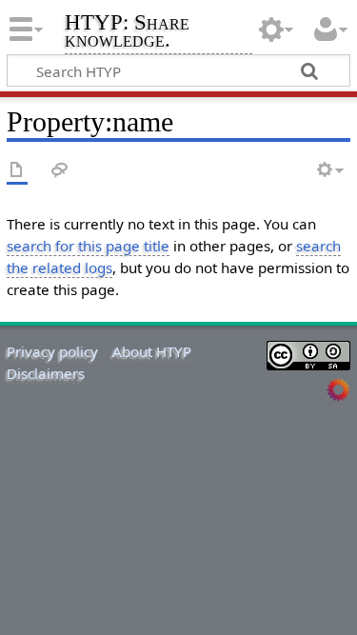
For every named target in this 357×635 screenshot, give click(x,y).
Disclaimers (46, 373)
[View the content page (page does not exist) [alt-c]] (17, 171)
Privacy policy (52, 351)
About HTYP (151, 351)
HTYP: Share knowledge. (127, 32)
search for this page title (88, 245)
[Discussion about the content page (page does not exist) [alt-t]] (60, 171)
